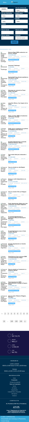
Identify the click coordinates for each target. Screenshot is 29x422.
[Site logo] (14, 2)
